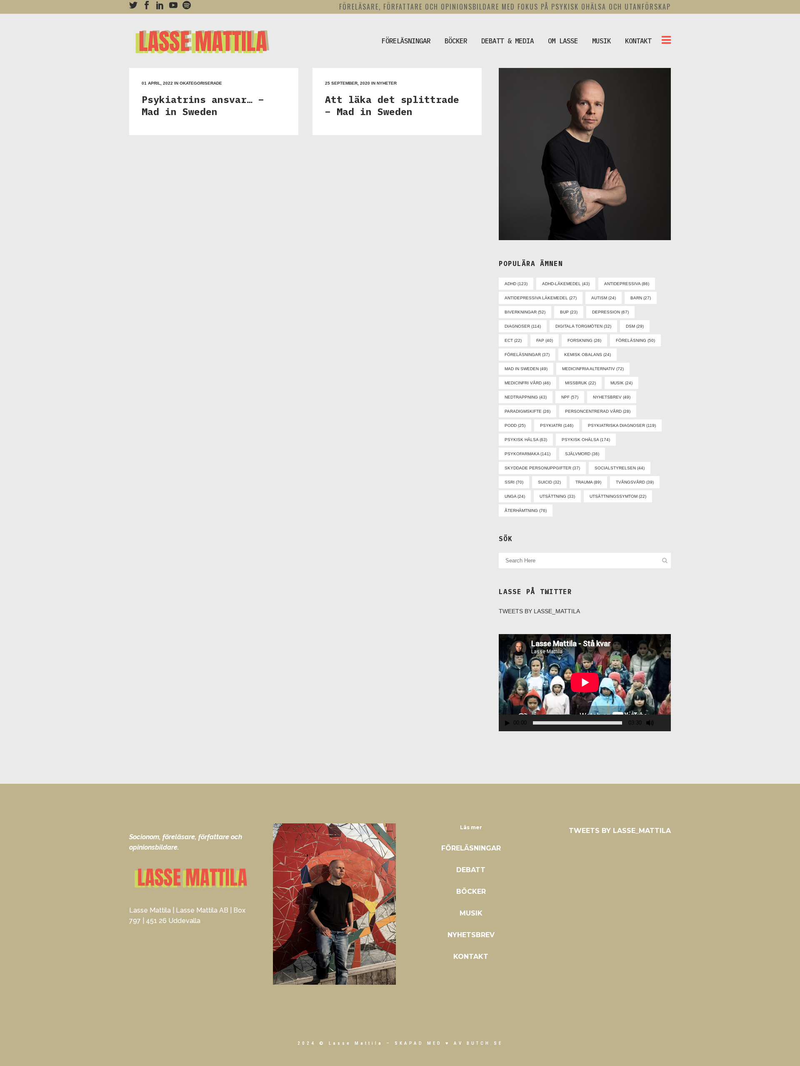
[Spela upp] (507, 723)
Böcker (471, 891)
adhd (516, 283)
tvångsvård (635, 482)
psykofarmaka (527, 453)
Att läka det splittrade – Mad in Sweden (392, 105)
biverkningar (525, 312)
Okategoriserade (201, 83)
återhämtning (526, 510)
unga (515, 496)
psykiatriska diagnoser (622, 425)
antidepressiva (626, 283)
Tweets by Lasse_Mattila (539, 611)
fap (544, 340)
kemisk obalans (587, 354)
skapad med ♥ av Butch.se (449, 1043)
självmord (582, 453)
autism (603, 298)
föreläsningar (527, 354)
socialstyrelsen (620, 468)
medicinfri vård (527, 383)
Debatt (470, 870)
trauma (588, 482)
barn (640, 298)
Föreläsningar (471, 848)
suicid (549, 482)
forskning (584, 340)
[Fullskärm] (665, 723)
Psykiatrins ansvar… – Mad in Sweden (203, 105)
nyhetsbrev (611, 397)
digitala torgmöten (583, 326)
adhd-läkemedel (566, 283)
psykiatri (556, 425)
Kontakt (470, 957)
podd (515, 425)
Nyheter (387, 83)
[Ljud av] (650, 723)
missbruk (580, 383)
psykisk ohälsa (586, 439)
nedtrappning (526, 397)
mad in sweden (526, 368)
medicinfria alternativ (593, 368)
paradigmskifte (527, 411)
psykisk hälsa (526, 439)
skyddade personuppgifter (542, 468)
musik (621, 383)
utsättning (557, 496)
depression (610, 312)
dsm (635, 326)
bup (569, 312)
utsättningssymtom (618, 496)
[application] (585, 682)
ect (513, 340)
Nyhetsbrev (471, 935)
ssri (514, 482)
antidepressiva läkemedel (541, 298)
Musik (471, 913)
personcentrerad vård (597, 411)
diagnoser (523, 326)
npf (569, 397)
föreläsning (635, 340)
